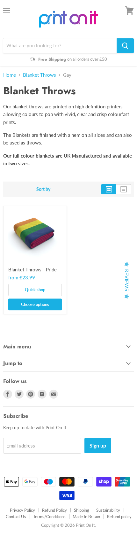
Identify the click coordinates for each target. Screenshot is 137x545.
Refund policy (119, 516)
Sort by (43, 189)
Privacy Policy (22, 510)
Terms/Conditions (49, 516)
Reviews (127, 280)
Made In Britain (86, 516)
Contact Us (16, 516)
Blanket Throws (39, 75)
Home (9, 75)
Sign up (98, 445)
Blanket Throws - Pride (32, 269)
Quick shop (35, 289)
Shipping (81, 510)
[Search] (125, 45)
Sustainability (108, 510)
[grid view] (108, 189)
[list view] (123, 189)
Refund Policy (54, 510)
